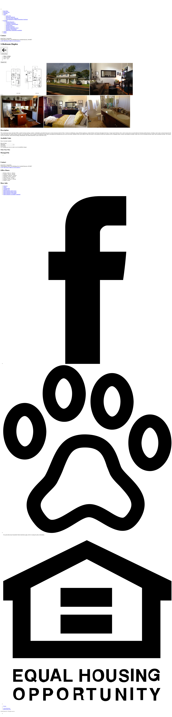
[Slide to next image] (2, 95)
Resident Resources (10, 21)
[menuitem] (87, 11)
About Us (5, 186)
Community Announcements (12, 24)
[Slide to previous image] (1, 95)
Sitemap (4, 706)
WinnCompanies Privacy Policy (10, 192)
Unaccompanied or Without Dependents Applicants (17, 19)
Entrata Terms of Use (7, 709)
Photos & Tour (6, 12)
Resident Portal (9, 25)
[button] (87, 532)
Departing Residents (10, 26)
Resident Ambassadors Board (12, 27)
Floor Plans (5, 11)
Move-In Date (4, 143)
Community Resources (11, 23)
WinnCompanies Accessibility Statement (11, 194)
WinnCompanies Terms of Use (9, 190)
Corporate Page (6, 188)
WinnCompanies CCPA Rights (9, 193)
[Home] (9, 7)
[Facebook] (87, 363)
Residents (5, 20)
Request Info (3, 62)
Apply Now (8, 15)
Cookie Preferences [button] (6, 708)
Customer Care (6, 189)
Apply (4, 14)
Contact (5, 32)
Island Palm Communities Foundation (14, 30)
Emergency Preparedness (11, 29)
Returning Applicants (10, 17)
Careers (4, 31)
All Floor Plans (4, 53)
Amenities (5, 13)
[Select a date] (13, 144)
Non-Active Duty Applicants (12, 18)
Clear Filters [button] (3, 145)
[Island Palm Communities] (8, 156)
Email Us (18, 40)
